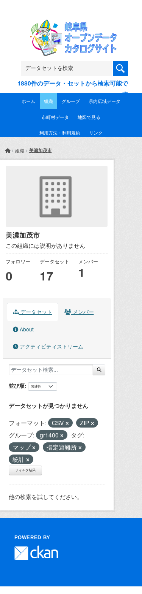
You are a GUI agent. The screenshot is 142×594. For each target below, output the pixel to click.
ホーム (28, 101)
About (26, 329)
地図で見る (89, 117)
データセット (35, 311)
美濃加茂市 (40, 150)
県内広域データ (104, 101)
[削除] (67, 423)
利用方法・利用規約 (59, 132)
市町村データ (55, 117)
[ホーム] (7, 150)
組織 (48, 101)
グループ (71, 101)
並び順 (17, 385)
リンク (96, 132)
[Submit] (99, 369)
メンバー (82, 311)
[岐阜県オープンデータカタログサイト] (71, 24)
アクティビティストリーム (50, 346)
